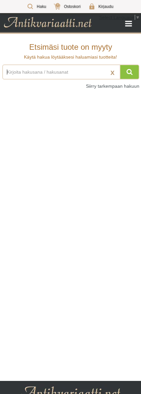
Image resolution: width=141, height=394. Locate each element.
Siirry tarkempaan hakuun (112, 86)
